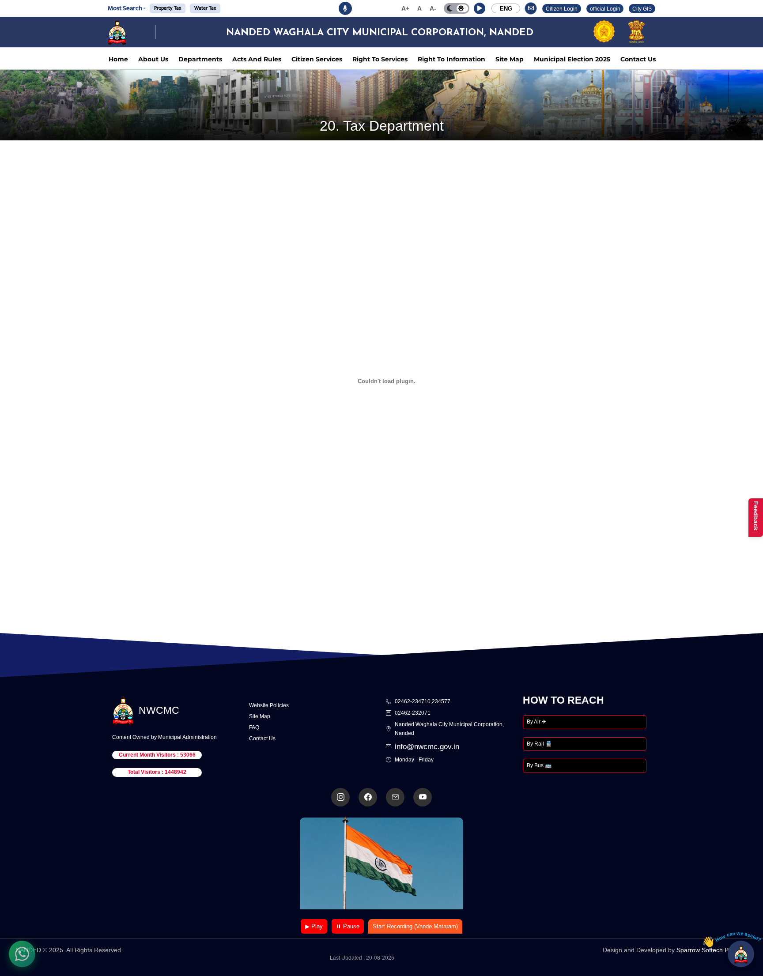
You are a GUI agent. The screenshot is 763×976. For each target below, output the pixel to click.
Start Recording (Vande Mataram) (415, 926)
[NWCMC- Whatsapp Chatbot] (22, 954)
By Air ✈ (536, 722)
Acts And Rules (256, 59)
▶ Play (314, 926)
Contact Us (638, 59)
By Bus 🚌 (539, 765)
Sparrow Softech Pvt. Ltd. (712, 949)
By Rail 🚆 (539, 744)
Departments (200, 59)
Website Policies (269, 705)
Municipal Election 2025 (572, 59)
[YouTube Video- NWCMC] (422, 797)
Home (118, 59)
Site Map (509, 59)
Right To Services (380, 59)
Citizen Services (316, 59)
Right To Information (451, 59)
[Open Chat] (741, 954)
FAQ (254, 727)
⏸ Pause (347, 926)
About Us (153, 59)
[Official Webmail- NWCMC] (395, 797)
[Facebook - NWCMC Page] (368, 797)
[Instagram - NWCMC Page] (340, 797)
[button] (479, 8)
